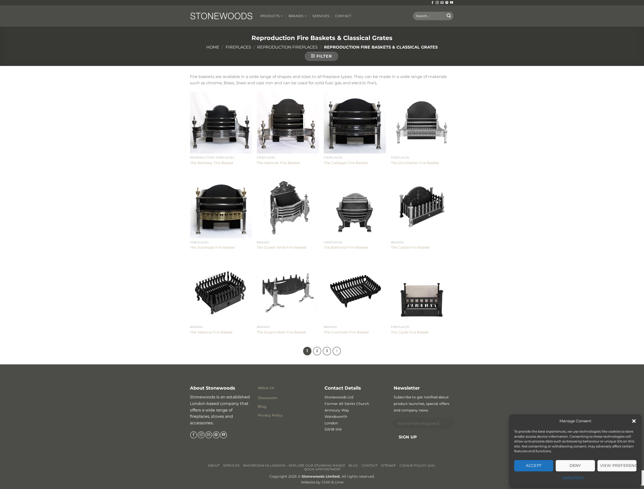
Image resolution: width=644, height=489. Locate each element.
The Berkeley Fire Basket (211, 163)
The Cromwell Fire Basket (346, 332)
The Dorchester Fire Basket (415, 163)
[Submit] (449, 16)
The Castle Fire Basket (410, 247)
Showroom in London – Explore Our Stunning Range (294, 465)
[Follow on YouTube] (451, 3)
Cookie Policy (573, 477)
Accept (534, 465)
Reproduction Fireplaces (287, 47)
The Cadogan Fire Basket (346, 163)
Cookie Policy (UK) (417, 465)
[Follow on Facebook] (432, 3)
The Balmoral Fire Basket (346, 247)
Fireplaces (238, 47)
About (214, 465)
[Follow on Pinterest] (446, 3)
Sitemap (388, 465)
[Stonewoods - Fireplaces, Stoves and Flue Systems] (221, 15)
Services (320, 16)
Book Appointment (322, 469)
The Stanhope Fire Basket (212, 247)
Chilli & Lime (332, 482)
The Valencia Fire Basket (211, 332)
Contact (343, 16)
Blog (353, 465)
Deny (575, 465)
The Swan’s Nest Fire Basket (281, 332)
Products (269, 16)
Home (212, 47)
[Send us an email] (442, 3)
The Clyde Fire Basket (410, 332)
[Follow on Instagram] (437, 3)
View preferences (618, 465)
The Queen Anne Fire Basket (282, 247)
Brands (296, 16)
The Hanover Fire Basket (278, 163)
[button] (633, 421)
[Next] (337, 351)
